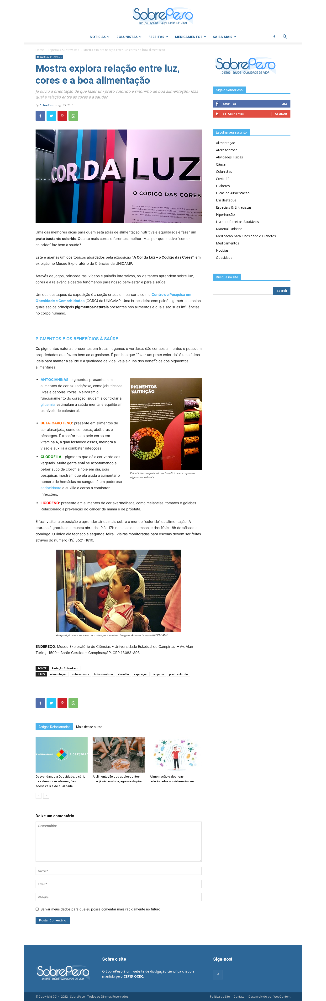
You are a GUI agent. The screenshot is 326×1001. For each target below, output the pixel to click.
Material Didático (229, 229)
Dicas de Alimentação (233, 193)
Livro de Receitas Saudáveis (237, 221)
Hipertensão (225, 214)
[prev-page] (39, 796)
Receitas (156, 36)
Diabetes (223, 186)
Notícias (98, 36)
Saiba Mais (222, 36)
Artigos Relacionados (54, 727)
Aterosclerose (226, 150)
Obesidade (224, 257)
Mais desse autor (89, 727)
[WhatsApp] (73, 116)
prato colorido (178, 674)
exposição (140, 674)
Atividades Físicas (229, 157)
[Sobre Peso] (163, 16)
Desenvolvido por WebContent (269, 997)
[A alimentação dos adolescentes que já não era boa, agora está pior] (119, 755)
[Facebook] (274, 37)
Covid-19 (223, 178)
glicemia (48, 404)
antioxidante (51, 488)
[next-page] (46, 796)
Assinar (281, 113)
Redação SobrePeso (65, 668)
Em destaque (226, 200)
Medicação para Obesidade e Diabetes (246, 236)
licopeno (158, 674)
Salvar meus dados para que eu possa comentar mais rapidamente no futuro (100, 909)
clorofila (123, 674)
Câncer (221, 164)
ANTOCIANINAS (54, 379)
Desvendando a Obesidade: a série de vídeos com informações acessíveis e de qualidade (60, 781)
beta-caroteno (103, 674)
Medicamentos (188, 36)
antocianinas (80, 674)
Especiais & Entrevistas (63, 50)
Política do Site (220, 997)
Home (40, 50)
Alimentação (225, 143)
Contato (239, 997)
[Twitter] (51, 116)
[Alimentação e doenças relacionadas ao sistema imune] (176, 755)
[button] (284, 37)
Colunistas (127, 36)
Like (284, 103)
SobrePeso (47, 105)
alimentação (58, 674)
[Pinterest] (62, 116)
